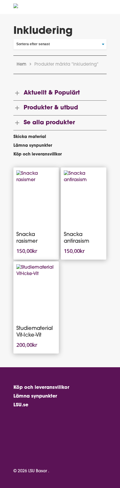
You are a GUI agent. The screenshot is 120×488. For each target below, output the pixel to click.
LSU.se (20, 405)
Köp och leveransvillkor (37, 154)
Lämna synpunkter (32, 146)
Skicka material (29, 137)
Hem (21, 64)
